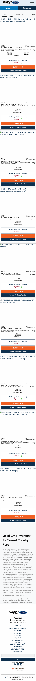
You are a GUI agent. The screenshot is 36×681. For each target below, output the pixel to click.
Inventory (17, 633)
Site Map (5, 677)
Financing (17, 631)
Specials (17, 642)
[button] (18, 62)
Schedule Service (17, 651)
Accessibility (16, 676)
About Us (17, 626)
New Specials (17, 639)
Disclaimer (17, 646)
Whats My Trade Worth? (18, 71)
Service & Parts (17, 649)
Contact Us (7, 676)
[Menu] (32, 3)
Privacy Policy (27, 676)
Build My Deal (18, 67)
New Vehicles (17, 635)
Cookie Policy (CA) (17, 644)
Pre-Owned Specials (17, 640)
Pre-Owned (17, 637)
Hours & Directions (17, 628)
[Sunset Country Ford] (11, 2)
